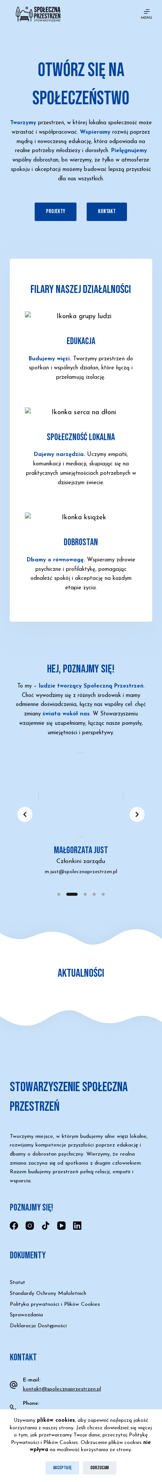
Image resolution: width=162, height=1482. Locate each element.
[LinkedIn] (77, 1225)
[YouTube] (61, 1225)
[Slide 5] (103, 894)
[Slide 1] (58, 894)
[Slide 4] (94, 894)
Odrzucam (99, 1468)
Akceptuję (62, 1468)
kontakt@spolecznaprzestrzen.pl (62, 1389)
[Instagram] (30, 1225)
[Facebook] (14, 1225)
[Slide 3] (85, 894)
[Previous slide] (24, 814)
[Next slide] (137, 814)
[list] (81, 814)
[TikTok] (45, 1225)
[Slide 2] (72, 894)
